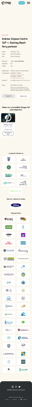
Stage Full (8, 96)
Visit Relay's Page (8, 133)
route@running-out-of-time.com (20, 80)
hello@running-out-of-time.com (16, 389)
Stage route (23, 96)
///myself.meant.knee (17, 74)
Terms (6, 399)
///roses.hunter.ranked (17, 78)
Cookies (25, 399)
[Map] (16, 18)
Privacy (14, 399)
